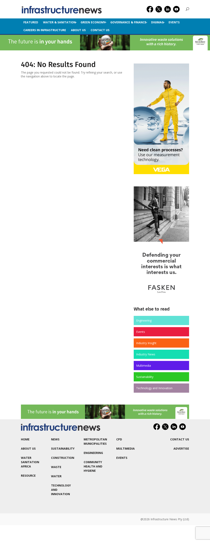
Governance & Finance (128, 22)
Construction (62, 458)
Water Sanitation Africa (30, 462)
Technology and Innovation (154, 388)
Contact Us (100, 30)
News (55, 439)
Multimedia (143, 365)
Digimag (157, 22)
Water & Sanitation (59, 22)
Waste (56, 467)
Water (56, 476)
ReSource (28, 475)
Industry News (145, 354)
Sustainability (144, 377)
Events (174, 22)
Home (25, 439)
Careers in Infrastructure (44, 30)
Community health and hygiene (93, 466)
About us (78, 30)
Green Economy (93, 22)
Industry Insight (146, 343)
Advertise (181, 448)
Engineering (144, 320)
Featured (30, 22)
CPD (119, 439)
